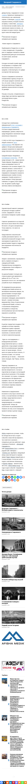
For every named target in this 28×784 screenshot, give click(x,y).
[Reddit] (9, 477)
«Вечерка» (20, 23)
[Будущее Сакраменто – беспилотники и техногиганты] (13, 500)
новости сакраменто (9, 6)
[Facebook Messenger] (20, 477)
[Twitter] (9, 480)
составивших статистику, (9, 158)
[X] (6, 477)
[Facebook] (3, 477)
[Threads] (6, 480)
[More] (18, 480)
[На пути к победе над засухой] (13, 571)
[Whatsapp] (15, 477)
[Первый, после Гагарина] (13, 617)
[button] (2, 2)
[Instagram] (12, 480)
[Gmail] (23, 477)
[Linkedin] (12, 477)
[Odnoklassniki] (3, 480)
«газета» (4, 15)
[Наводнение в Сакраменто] (13, 524)
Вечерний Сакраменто (12, 2)
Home (3, 6)
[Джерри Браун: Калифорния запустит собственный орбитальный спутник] (13, 546)
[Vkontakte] (18, 477)
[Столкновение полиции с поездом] (13, 593)
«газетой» (18, 19)
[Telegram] (15, 480)
